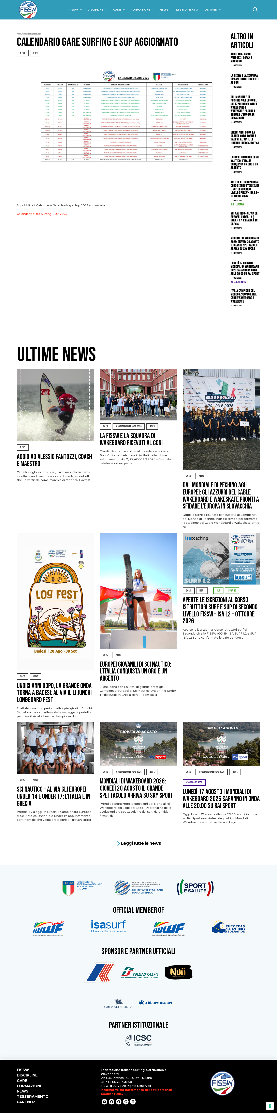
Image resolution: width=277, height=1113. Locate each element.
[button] (255, 10)
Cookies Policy (112, 1094)
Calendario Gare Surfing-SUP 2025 (42, 214)
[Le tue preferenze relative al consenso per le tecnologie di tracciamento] (270, 1106)
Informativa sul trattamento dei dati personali (136, 1090)
